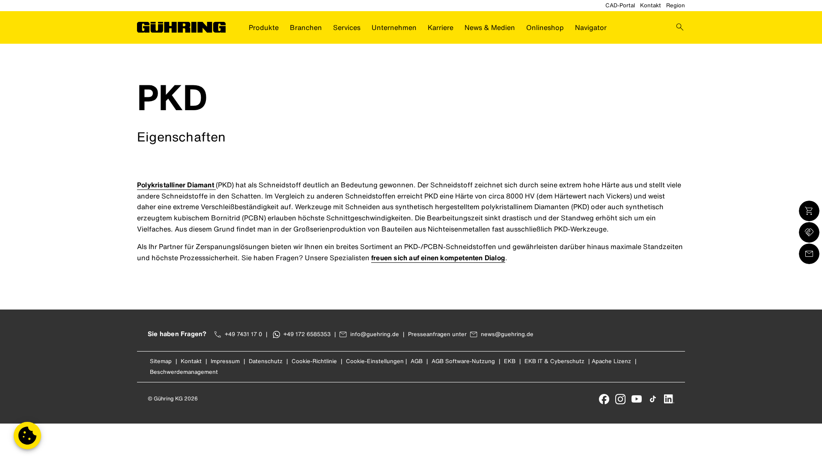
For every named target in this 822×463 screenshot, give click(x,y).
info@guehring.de (374, 334)
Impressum (225, 361)
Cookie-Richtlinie (314, 361)
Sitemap (161, 361)
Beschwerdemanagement (184, 372)
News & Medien (490, 27)
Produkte (264, 27)
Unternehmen (394, 27)
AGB (417, 361)
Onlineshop (545, 27)
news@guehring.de (507, 334)
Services (346, 27)
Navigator (591, 27)
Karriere (440, 27)
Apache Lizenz (611, 361)
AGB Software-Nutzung (463, 361)
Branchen (306, 27)
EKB (509, 361)
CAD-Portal (620, 5)
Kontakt (650, 5)
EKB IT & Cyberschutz (554, 361)
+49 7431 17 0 (243, 334)
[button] (27, 435)
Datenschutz (266, 361)
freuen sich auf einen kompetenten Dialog (438, 258)
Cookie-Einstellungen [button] (375, 361)
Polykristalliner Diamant (176, 185)
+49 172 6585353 (307, 334)
